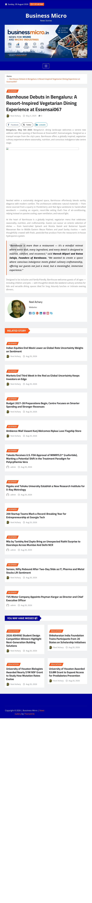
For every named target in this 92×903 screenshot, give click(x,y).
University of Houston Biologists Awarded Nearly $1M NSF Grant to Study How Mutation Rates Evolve (24, 674)
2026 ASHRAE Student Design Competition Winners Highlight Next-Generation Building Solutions (23, 640)
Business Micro (46, 15)
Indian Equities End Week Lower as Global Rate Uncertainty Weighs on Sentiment (44, 349)
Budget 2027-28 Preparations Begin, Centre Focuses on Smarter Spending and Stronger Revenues (43, 405)
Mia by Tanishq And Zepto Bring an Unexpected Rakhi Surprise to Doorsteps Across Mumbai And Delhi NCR (43, 543)
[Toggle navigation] (46, 66)
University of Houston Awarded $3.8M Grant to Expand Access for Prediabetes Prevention (67, 672)
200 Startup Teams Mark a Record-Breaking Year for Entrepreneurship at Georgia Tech (36, 515)
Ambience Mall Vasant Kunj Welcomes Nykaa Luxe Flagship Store (43, 430)
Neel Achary (15, 116)
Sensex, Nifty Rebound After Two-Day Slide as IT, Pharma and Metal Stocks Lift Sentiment (45, 571)
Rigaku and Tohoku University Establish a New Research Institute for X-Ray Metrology (45, 488)
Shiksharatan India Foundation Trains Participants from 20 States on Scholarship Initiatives (67, 639)
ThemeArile (29, 714)
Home (9, 76)
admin (13, 467)
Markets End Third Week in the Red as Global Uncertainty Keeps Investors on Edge (42, 377)
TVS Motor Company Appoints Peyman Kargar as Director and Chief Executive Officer (44, 598)
